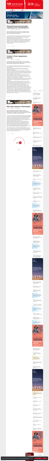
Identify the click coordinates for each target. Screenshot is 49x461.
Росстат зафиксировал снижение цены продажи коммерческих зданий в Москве (37, 252)
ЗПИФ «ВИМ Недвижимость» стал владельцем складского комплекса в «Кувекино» (37, 363)
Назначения (11, 24)
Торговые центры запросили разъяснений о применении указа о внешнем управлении (37, 175)
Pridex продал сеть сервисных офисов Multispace (37, 405)
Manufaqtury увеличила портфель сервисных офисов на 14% (37, 286)
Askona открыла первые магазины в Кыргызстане (37, 397)
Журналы (30, 10)
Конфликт (12, 133)
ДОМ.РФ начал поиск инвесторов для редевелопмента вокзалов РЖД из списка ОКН (37, 455)
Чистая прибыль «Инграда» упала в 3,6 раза (37, 102)
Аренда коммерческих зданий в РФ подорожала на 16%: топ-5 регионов (37, 189)
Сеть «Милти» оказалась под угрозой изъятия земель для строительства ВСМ (36, 206)
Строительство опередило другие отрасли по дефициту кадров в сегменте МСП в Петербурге (37, 256)
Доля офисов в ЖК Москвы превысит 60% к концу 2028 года (37, 193)
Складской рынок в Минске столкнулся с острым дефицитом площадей (37, 354)
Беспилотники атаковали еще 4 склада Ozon (37, 425)
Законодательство (35, 356)
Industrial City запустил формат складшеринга (37, 201)
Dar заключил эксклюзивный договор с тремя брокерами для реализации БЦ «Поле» (37, 197)
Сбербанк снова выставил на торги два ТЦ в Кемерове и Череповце (37, 145)
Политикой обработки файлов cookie (25, 458)
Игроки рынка (35, 101)
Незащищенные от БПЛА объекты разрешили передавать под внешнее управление (37, 394)
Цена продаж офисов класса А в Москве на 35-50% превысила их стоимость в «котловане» (37, 184)
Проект (34, 131)
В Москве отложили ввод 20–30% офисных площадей (37, 421)
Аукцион (34, 144)
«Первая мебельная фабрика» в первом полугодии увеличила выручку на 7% (37, 291)
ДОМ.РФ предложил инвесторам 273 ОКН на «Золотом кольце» (37, 413)
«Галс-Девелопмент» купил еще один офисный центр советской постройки (37, 309)
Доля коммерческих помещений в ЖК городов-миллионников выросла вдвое (37, 98)
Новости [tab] (35, 90)
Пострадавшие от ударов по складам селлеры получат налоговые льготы (37, 417)
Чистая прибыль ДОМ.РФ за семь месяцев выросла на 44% (37, 322)
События (34, 365)
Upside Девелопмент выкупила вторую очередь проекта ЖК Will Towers (37, 129)
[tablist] (37, 90)
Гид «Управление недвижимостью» (34, 10)
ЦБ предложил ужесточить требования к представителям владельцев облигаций (37, 242)
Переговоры (34, 316)
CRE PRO (24, 10)
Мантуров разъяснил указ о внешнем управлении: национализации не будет (36, 358)
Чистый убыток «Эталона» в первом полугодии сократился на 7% (37, 137)
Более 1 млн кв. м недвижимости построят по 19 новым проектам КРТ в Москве (37, 429)
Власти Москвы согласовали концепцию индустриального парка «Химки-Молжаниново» (37, 237)
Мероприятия (27, 10)
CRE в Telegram (35, 185)
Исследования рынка (36, 92)
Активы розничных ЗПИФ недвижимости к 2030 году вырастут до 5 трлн (36, 246)
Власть (34, 347)
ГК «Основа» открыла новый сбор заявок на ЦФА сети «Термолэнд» (37, 305)
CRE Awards (18, 10)
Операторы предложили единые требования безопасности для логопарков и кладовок (37, 349)
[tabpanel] (37, 276)
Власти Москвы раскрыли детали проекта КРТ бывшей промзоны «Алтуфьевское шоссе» (37, 283)
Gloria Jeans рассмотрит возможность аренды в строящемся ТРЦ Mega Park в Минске (37, 318)
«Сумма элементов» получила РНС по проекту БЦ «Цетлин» (37, 171)
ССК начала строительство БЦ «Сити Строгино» (37, 179)
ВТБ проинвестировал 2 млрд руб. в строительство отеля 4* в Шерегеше (37, 141)
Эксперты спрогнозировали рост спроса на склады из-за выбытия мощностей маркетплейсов (37, 295)
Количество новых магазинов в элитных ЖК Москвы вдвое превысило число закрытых (36, 94)
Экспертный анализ (35, 293)
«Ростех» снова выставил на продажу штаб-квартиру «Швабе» (37, 314)
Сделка (34, 307)
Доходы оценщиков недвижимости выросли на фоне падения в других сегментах (37, 211)
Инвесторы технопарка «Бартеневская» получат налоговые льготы (37, 133)
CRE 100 (20, 10)
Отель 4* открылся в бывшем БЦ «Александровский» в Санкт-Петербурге (37, 367)
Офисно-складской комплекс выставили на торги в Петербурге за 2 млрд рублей (37, 409)
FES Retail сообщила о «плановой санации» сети (37, 401)
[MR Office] (24, 4)
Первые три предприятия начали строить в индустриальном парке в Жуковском (37, 301)
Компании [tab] (40, 90)
